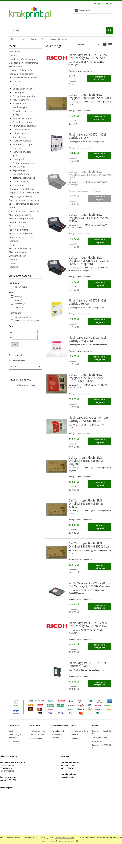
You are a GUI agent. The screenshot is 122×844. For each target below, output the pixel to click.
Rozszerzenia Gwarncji (20, 248)
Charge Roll (18, 81)
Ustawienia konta (37, 734)
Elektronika (14, 51)
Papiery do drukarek (19, 229)
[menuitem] (13, 39)
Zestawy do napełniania (24, 163)
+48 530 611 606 (68, 765)
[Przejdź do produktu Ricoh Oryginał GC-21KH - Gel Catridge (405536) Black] (56, 426)
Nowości (13, 263)
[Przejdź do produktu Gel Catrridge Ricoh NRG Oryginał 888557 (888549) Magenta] (56, 466)
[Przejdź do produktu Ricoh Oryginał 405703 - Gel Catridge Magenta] (56, 346)
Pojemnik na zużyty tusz (24, 125)
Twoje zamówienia (37, 731)
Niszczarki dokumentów (21, 70)
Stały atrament (20, 137)
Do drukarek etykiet (22, 88)
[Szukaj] (109, 30)
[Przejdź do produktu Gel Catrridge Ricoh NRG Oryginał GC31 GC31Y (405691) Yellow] (56, 223)
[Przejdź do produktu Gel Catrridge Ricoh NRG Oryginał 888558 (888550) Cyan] (56, 552)
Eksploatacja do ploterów (21, 189)
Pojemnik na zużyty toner (25, 96)
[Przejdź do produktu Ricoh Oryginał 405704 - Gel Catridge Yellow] (56, 309)
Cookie (12, 731)
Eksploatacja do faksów (20, 196)
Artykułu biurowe (17, 222)
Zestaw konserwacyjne (24, 177)
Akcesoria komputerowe (21, 218)
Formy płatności (57, 731)
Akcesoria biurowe (18, 252)
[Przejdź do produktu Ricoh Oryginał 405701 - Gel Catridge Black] (56, 143)
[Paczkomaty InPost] (26, 384)
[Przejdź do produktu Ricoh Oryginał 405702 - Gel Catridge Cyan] (56, 671)
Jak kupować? (14, 741)
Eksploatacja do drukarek (21, 73)
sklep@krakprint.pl (68, 777)
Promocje (13, 240)
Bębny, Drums (20, 133)
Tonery (16, 85)
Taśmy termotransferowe (25, 77)
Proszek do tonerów (22, 122)
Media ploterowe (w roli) (21, 233)
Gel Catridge (19, 166)
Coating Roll (19, 159)
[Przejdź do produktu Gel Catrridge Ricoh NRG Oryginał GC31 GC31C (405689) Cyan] (56, 180)
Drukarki (13, 55)
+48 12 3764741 (67, 768)
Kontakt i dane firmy (79, 731)
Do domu (13, 259)
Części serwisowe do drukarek (24, 200)
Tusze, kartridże (20, 181)
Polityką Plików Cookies (64, 837)
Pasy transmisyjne (22, 99)
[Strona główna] (30, 14)
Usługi (12, 244)
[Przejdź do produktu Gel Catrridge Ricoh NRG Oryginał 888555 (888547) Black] (56, 103)
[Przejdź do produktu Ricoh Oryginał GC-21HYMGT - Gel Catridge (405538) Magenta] (56, 592)
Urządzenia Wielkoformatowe (23, 62)
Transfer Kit (18, 185)
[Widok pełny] (110, 44)
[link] (19, 287)
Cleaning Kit (19, 92)
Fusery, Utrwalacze (22, 140)
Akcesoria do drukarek (20, 214)
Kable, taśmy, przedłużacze (22, 237)
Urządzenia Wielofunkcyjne (22, 59)
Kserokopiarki (15, 66)
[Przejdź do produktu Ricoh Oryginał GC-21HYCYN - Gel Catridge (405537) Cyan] (56, 57)
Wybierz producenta (17, 361)
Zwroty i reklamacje (100, 737)
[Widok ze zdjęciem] (105, 44)
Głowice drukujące (22, 118)
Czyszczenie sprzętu (19, 226)
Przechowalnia (36, 738)
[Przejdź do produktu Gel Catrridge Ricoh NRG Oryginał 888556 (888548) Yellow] (56, 509)
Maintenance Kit (21, 129)
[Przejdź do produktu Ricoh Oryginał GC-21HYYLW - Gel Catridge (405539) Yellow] (56, 625)
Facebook (75, 738)
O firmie (74, 734)
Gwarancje (96, 741)
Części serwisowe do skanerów (24, 211)
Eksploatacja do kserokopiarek (24, 192)
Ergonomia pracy (17, 255)
